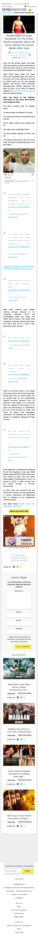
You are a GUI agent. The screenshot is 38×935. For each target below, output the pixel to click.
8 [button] (22, 545)
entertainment (13, 55)
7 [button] (20, 545)
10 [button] (27, 545)
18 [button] (21, 547)
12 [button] (32, 545)
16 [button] (16, 547)
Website (19, 629)
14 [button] (11, 547)
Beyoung (14, 53)
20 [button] (26, 547)
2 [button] (8, 545)
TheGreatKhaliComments (19, 558)
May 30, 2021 (13, 217)
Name (19, 612)
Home (4, 13)
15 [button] (14, 547)
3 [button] (10, 545)
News (10, 13)
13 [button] (9, 547)
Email (19, 620)
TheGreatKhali (20, 555)
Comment (19, 591)
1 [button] (5, 545)
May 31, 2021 (13, 257)
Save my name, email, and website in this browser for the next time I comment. (19, 639)
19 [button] (23, 547)
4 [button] (13, 545)
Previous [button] (5, 530)
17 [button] (19, 547)
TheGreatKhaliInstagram (19, 560)
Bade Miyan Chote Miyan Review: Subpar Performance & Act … (19, 687)
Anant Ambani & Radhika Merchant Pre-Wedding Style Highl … (19, 774)
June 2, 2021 (13, 300)
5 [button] (15, 545)
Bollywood (25, 53)
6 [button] (17, 545)
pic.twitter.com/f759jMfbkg (18, 375)
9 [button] (25, 545)
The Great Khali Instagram (24, 91)
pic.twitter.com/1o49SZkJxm (19, 341)
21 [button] (28, 547)
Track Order (31, 6)
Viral (26, 55)
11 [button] (30, 545)
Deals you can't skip (19, 511)
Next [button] (32, 530)
